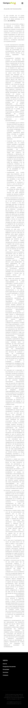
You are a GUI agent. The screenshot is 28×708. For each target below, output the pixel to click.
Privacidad (6, 669)
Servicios (5, 672)
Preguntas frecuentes (9, 666)
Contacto (5, 675)
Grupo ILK (18, 703)
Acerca (5, 663)
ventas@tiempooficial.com (14, 702)
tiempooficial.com (10, 696)
